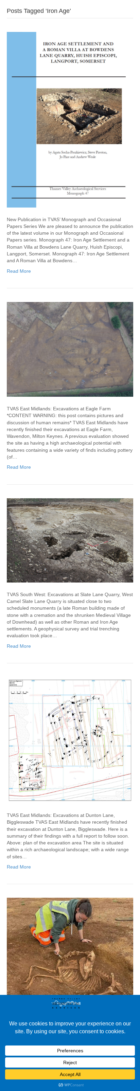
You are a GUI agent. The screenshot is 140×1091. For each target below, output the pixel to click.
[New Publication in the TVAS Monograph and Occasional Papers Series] (70, 119)
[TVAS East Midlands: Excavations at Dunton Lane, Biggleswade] (70, 740)
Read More (19, 271)
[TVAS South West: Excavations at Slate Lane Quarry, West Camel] (70, 539)
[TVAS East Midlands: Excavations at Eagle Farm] (70, 349)
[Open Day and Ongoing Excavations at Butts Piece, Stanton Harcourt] (70, 960)
